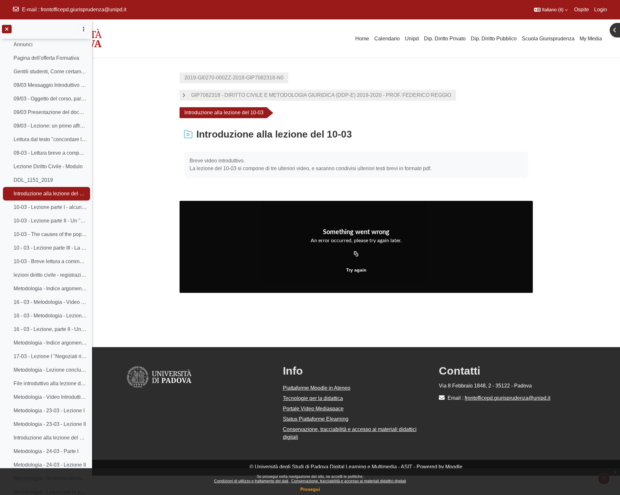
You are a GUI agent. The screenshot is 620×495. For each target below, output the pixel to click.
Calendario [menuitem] (387, 38)
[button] (551, 9)
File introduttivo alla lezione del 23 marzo (50, 383)
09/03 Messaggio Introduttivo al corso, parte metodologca (50, 85)
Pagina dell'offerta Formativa (46, 58)
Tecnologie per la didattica (313, 398)
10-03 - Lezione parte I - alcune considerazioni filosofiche (50, 207)
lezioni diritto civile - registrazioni (50, 275)
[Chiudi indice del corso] (7, 29)
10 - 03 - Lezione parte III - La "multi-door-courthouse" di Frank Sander (50, 248)
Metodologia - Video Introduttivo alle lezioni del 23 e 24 (50, 397)
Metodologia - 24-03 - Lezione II (50, 465)
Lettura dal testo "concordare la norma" (50, 139)
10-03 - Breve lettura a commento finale (50, 261)
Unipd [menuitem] (412, 38)
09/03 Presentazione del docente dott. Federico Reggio (50, 112)
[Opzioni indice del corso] (83, 29)
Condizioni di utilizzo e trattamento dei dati (251, 481)
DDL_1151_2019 (33, 180)
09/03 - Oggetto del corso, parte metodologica (50, 98)
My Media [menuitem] (591, 38)
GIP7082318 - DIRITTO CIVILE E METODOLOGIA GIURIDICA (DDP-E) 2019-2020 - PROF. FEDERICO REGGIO (321, 95)
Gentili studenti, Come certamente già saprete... (50, 71)
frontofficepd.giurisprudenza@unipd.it (83, 9)
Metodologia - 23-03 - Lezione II (50, 424)
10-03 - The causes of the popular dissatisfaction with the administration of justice (50, 234)
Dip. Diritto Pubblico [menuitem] (494, 38)
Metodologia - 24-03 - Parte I (46, 451)
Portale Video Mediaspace (313, 408)
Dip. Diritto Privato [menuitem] (445, 38)
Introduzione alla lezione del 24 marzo (50, 437)
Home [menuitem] (362, 38)
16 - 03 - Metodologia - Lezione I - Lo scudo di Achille (50, 315)
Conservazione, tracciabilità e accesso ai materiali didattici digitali (348, 481)
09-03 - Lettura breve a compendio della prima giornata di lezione (50, 153)
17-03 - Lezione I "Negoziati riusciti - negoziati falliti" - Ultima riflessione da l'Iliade (50, 356)
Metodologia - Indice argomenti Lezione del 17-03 (50, 342)
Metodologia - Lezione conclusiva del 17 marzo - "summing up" (50, 370)
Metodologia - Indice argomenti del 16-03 (50, 288)
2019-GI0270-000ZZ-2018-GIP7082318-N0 (234, 77)
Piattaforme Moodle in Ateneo (316, 388)
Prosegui (310, 489)
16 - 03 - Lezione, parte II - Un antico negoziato (50, 329)
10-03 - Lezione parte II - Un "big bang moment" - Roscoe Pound (50, 220)
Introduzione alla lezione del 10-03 (50, 193)
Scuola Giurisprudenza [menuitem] (548, 38)
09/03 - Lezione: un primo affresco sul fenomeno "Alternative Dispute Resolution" (50, 126)
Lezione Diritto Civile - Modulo (48, 166)
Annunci (23, 44)
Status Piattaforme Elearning (315, 419)
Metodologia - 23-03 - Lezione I (49, 410)
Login (600, 9)
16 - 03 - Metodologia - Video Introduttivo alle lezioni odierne (50, 302)
